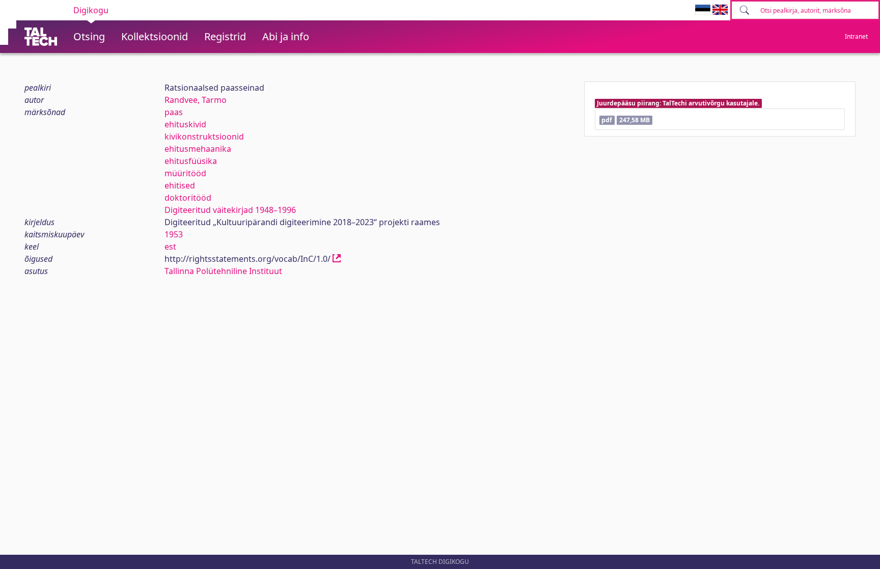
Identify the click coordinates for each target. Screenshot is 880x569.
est (170, 246)
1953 (173, 234)
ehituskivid (185, 124)
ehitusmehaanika (197, 148)
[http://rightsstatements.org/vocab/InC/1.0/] (337, 258)
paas (173, 112)
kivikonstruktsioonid (204, 136)
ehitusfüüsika (190, 161)
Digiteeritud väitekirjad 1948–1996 (230, 209)
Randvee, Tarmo (195, 99)
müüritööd (185, 173)
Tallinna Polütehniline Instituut (223, 271)
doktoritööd (187, 197)
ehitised (179, 185)
